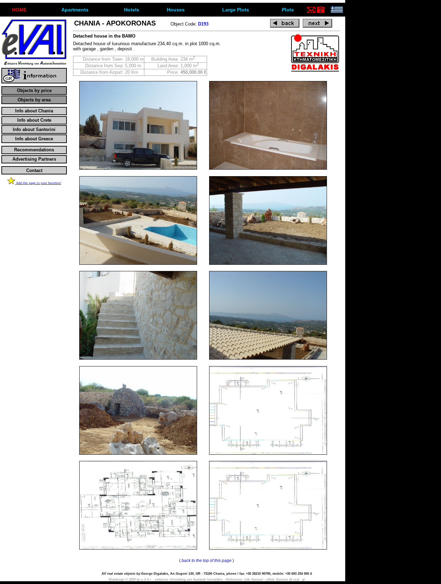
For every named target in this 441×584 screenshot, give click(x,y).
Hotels (131, 9)
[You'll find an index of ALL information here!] (34, 82)
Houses (176, 9)
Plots (288, 9)
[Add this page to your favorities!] (11, 182)
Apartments (75, 9)
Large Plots (235, 9)
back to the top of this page (207, 560)
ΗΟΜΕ (19, 9)
